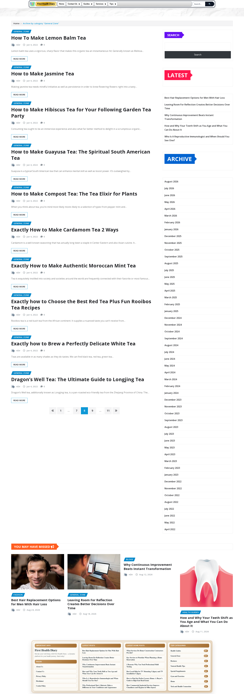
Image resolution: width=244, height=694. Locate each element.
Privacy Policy (41, 676)
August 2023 (171, 427)
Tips (111, 4)
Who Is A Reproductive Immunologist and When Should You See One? (100, 679)
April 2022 (170, 529)
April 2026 (170, 208)
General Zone (175, 656)
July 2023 (169, 433)
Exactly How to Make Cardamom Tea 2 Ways (64, 229)
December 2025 (173, 236)
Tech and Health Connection (181, 686)
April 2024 (170, 372)
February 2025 (172, 304)
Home (61, 4)
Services (99, 4)
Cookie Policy (41, 686)
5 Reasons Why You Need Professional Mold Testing (143, 665)
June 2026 (170, 195)
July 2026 (169, 188)
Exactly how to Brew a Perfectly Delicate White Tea (73, 343)
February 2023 (172, 467)
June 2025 (170, 277)
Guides (86, 4)
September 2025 (174, 256)
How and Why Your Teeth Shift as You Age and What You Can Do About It (206, 621)
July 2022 (169, 508)
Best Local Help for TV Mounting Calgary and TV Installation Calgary (145, 672)
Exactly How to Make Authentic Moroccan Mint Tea (73, 265)
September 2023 (174, 420)
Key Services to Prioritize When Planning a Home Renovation (144, 658)
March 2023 (171, 461)
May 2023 (170, 447)
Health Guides (176, 651)
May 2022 (170, 522)
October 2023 (172, 413)
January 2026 (171, 229)
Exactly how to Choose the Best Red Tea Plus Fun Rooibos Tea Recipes (81, 304)
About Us (39, 666)
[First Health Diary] (32, 4)
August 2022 (171, 502)
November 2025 (173, 242)
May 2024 (170, 365)
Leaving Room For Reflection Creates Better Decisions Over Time (90, 604)
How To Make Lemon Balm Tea (48, 38)
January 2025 (171, 311)
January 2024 (171, 392)
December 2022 (173, 481)
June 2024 (170, 358)
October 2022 (172, 495)
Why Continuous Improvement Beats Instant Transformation (148, 566)
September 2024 (174, 338)
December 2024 (173, 317)
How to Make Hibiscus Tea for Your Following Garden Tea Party (81, 112)
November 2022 (173, 488)
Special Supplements (178, 671)
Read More (19, 58)
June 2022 (170, 515)
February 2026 (172, 222)
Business (174, 661)
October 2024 (172, 331)
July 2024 (169, 352)
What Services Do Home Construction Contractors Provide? (145, 651)
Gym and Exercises (177, 676)
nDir (18, 44)
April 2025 (170, 290)
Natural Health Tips (178, 666)
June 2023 (170, 440)
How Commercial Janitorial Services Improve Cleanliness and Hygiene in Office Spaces (143, 686)
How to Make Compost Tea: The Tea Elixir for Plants (74, 193)
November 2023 (173, 406)
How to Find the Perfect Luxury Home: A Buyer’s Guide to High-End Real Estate (145, 679)
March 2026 (171, 215)
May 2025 (170, 283)
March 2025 (171, 297)
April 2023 (170, 454)
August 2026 (171, 181)
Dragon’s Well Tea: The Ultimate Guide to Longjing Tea (77, 379)
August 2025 (171, 263)
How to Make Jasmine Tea (42, 73)
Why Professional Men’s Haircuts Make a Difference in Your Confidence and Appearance (99, 686)
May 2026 (170, 202)
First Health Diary (46, 4)
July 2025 (169, 270)
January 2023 (171, 474)
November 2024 (173, 324)
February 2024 (172, 386)
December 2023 (173, 399)
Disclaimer (40, 681)
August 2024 (171, 345)
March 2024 (171, 379)
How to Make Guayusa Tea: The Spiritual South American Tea (80, 154)
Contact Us (72, 4)
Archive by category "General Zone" (41, 23)
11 (108, 410)
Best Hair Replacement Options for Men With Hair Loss (195, 97)
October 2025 (172, 249)
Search (173, 35)
